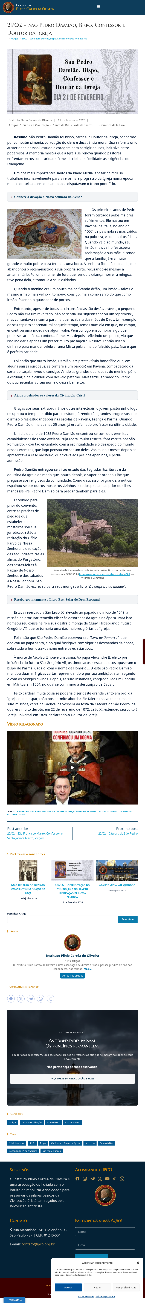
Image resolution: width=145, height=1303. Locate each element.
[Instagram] (85, 1178)
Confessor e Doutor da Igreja (58, 811)
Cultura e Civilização (35, 125)
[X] (99, 1178)
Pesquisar (128, 919)
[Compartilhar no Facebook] (11, 998)
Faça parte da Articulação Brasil (72, 1078)
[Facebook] (77, 1178)
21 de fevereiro (21, 811)
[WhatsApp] (122, 1178)
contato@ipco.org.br (38, 1244)
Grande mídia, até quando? (117, 885)
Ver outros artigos (72, 975)
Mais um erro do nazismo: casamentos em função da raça (28, 889)
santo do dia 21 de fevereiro (117, 811)
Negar (97, 1287)
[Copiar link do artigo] (50, 998)
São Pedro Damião (17, 814)
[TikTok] (114, 1178)
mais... (88, 968)
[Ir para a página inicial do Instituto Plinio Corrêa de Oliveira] (105, 1195)
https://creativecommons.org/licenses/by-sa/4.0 (104, 574)
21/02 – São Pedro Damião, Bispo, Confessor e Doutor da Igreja (54, 38)
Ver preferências (126, 1287)
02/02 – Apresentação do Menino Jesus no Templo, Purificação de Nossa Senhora (72, 891)
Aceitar (68, 1287)
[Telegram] (92, 1178)
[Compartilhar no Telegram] (30, 998)
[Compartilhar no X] (21, 998)
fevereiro (81, 811)
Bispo (38, 811)
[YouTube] (107, 1178)
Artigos (13, 125)
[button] (138, 1262)
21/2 (32, 811)
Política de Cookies (86, 1296)
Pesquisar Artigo (16, 913)
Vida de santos (83, 125)
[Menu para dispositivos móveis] (98, 7)
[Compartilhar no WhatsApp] (40, 998)
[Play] (72, 767)
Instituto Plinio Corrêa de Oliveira (30, 120)
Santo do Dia (61, 125)
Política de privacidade (105, 1296)
